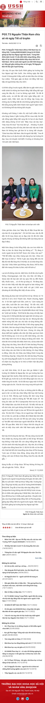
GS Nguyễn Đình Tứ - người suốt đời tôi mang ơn (21, 577)
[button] (25, 2)
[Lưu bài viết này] (41, 46)
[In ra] (37, 46)
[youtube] (22, 698)
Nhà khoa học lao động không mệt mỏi (18, 643)
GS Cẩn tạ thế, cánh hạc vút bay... (16, 566)
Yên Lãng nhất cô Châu (12, 639)
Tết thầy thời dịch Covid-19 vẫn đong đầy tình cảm (22, 546)
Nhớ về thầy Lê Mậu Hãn (13, 592)
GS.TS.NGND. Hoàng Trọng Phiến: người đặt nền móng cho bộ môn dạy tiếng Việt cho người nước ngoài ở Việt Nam (22, 598)
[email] (27, 698)
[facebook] (17, 698)
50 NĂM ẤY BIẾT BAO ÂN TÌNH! (15, 605)
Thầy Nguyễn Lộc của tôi (13, 673)
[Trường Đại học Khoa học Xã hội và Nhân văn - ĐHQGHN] (3, 7)
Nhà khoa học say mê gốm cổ (15, 647)
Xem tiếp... (39, 558)
